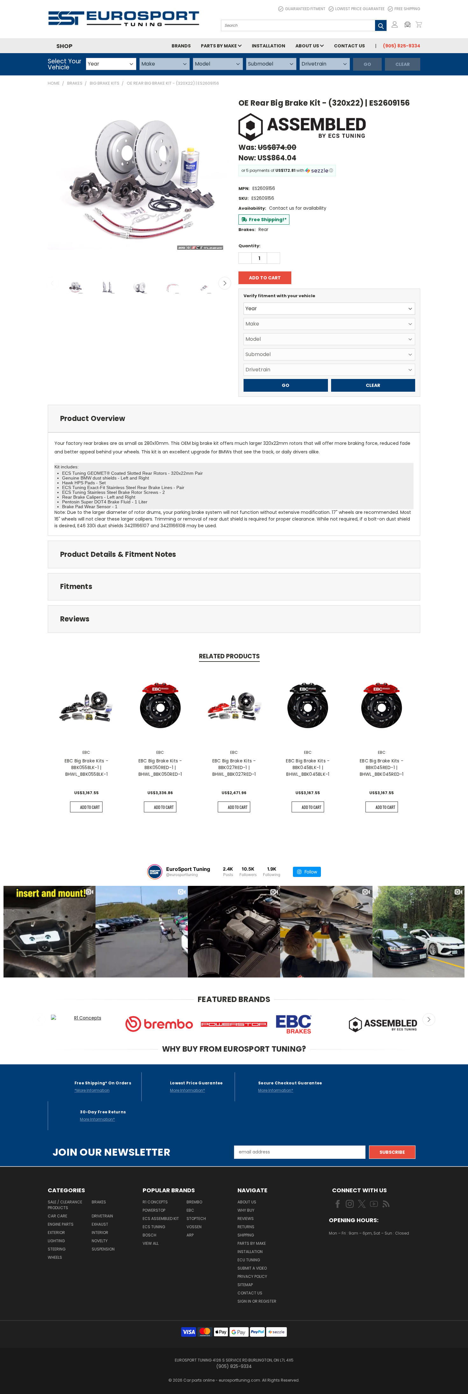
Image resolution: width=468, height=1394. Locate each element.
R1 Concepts (155, 1202)
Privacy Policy (252, 1276)
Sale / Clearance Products (65, 1204)
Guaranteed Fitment (305, 8)
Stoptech (196, 1218)
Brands (181, 46)
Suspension (103, 1249)
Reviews (246, 1218)
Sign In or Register (257, 1301)
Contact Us (349, 46)
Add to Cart (90, 807)
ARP (190, 1235)
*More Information (92, 1090)
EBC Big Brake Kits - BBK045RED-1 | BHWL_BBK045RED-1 (382, 767)
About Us (307, 46)
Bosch (149, 1235)
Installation (268, 46)
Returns (246, 1226)
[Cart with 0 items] (418, 24)
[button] (409, 24)
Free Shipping (407, 8)
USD (350, 1252)
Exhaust (100, 1224)
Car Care (57, 1216)
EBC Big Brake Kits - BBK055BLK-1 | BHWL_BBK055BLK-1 (86, 767)
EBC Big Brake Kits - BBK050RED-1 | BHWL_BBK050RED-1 (160, 767)
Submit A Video (252, 1268)
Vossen (194, 1226)
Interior (100, 1232)
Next (224, 283)
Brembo (194, 1202)
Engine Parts (61, 1224)
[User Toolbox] (395, 24)
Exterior (56, 1232)
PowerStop (154, 1210)
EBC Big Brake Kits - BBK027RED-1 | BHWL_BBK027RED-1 (234, 767)
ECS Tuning (154, 1226)
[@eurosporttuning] (154, 871)
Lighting (56, 1240)
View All (151, 1243)
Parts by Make (219, 46)
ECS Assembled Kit (161, 1218)
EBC (190, 1210)
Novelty (100, 1240)
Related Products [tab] (229, 656)
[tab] (234, 418)
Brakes (99, 1202)
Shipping (246, 1235)
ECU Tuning (249, 1260)
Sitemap (245, 1284)
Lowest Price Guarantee (360, 8)
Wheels (55, 1257)
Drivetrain (102, 1216)
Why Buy (246, 1210)
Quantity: (249, 246)
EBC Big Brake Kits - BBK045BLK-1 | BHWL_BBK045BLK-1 (308, 767)
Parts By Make (252, 1243)
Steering (57, 1249)
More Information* (187, 1090)
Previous (52, 283)
